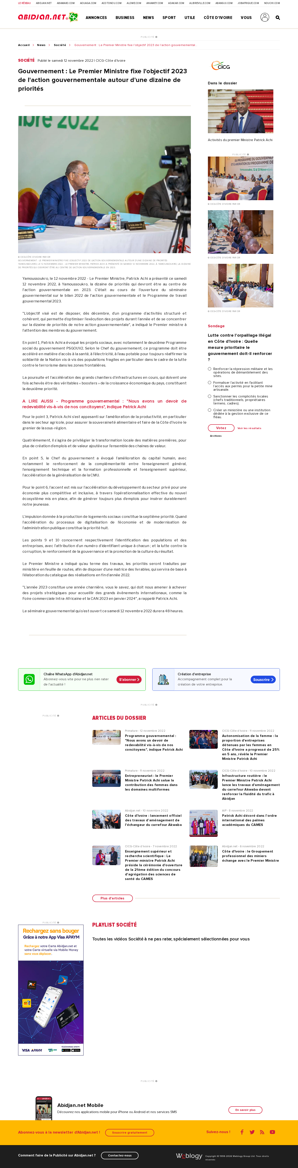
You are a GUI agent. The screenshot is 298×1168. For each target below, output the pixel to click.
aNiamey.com (154, 3)
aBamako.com (66, 3)
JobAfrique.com (248, 3)
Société (60, 45)
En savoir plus (245, 1110)
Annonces (96, 17)
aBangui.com (224, 3)
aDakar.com (176, 3)
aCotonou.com (112, 3)
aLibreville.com (199, 3)
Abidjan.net (44, 3)
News (148, 17)
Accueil (24, 45)
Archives (216, 436)
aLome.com (134, 3)
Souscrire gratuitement (129, 1132)
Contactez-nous (120, 1155)
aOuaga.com (88, 3)
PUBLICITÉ (148, 37)
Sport (169, 17)
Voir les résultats (249, 428)
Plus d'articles (113, 898)
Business (125, 17)
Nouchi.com (272, 3)
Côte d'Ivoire (218, 17)
